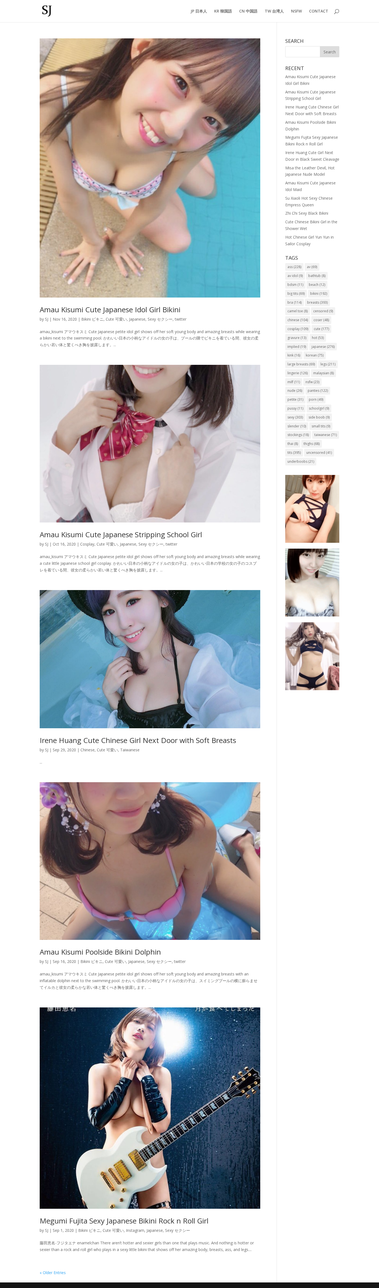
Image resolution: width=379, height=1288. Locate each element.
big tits (296, 293)
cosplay (297, 328)
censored (323, 311)
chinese (297, 320)
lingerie (297, 373)
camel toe (297, 311)
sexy (295, 417)
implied (296, 346)
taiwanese (325, 434)
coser (321, 320)
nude (294, 390)
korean (315, 355)
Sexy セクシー (160, 319)
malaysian (323, 373)
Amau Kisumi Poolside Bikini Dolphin (100, 952)
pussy (295, 408)
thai (292, 443)
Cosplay (87, 544)
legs (327, 364)
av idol (295, 275)
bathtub (316, 275)
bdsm (295, 284)
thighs (312, 443)
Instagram (135, 1230)
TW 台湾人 (274, 11)
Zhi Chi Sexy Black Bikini (306, 213)
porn (316, 399)
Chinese (87, 749)
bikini (318, 293)
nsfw (312, 382)
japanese (323, 346)
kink (293, 355)
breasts (317, 302)
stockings (298, 434)
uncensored (319, 452)
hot (318, 337)
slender (296, 426)
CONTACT (318, 11)
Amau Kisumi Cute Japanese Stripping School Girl (121, 534)
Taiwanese (130, 749)
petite (295, 399)
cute (321, 328)
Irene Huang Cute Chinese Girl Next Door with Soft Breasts (138, 740)
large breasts (301, 364)
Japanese (137, 319)
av (312, 266)
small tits (321, 426)
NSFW (296, 11)
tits (294, 452)
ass (294, 266)
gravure (296, 337)
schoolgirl (319, 408)
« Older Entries (53, 1272)
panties (318, 390)
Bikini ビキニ (92, 319)
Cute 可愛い (116, 319)
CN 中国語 (248, 11)
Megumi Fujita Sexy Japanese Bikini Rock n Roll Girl (124, 1221)
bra (294, 302)
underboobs (300, 461)
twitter (180, 319)
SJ (46, 319)
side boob (319, 417)
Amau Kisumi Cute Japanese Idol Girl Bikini (110, 309)
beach (317, 284)
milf (293, 382)
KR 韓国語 (223, 11)
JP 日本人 (199, 11)
